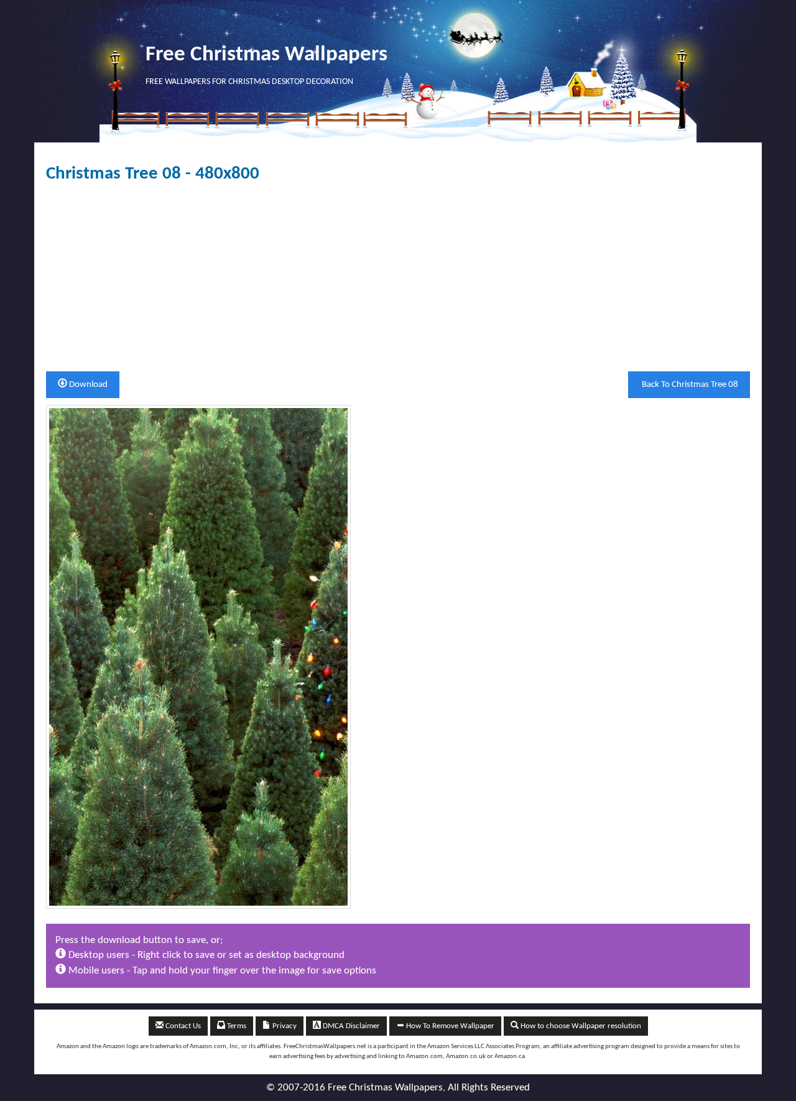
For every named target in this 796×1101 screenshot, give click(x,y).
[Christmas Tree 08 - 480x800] (198, 656)
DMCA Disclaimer (350, 1026)
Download (87, 384)
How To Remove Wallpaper (449, 1026)
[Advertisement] (398, 277)
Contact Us (182, 1026)
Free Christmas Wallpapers (266, 55)
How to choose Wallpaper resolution (580, 1026)
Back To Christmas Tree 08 (689, 384)
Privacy (284, 1026)
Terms (235, 1026)
